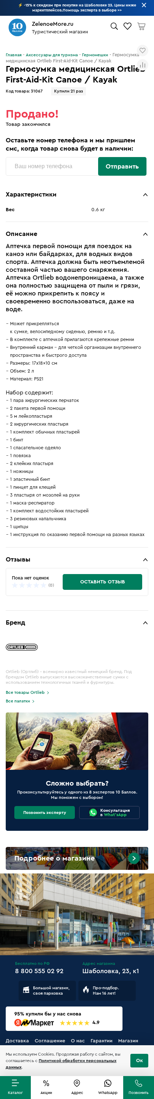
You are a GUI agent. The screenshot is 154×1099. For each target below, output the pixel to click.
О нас (78, 1040)
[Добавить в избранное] (142, 50)
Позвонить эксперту (44, 812)
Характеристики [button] (31, 194)
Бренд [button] (15, 622)
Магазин (128, 1040)
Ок (139, 1060)
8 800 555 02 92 (39, 971)
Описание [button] (21, 234)
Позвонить (139, 1093)
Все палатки (18, 701)
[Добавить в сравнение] (142, 65)
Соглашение (50, 1040)
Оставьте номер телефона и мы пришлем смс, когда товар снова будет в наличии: (70, 144)
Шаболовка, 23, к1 (110, 971)
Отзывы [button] (18, 559)
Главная (13, 55)
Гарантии (101, 1040)
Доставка (17, 1040)
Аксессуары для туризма (52, 55)
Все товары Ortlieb (25, 692)
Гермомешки (95, 55)
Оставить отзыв (102, 581)
